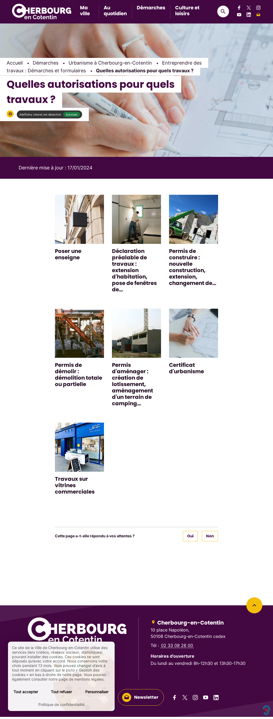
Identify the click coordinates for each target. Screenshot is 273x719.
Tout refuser (61, 691)
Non (210, 536)
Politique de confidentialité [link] (61, 704)
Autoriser (72, 114)
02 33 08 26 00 (177, 645)
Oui (190, 536)
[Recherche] (223, 11)
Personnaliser (97, 691)
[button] (10, 113)
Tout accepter (26, 691)
